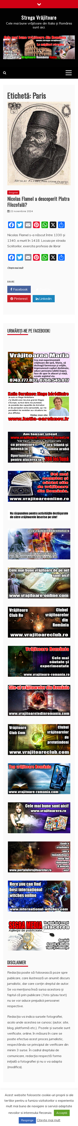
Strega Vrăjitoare (39, 17)
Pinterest (20, 298)
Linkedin (45, 298)
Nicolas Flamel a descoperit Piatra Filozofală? (38, 201)
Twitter (45, 289)
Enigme (13, 192)
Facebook (20, 289)
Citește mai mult (15, 268)
